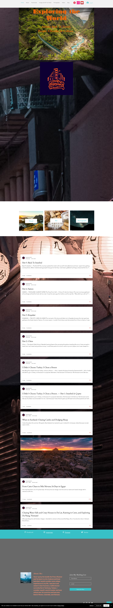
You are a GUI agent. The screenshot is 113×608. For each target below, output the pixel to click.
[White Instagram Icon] (44, 532)
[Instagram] (78, 2)
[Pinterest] (74, 2)
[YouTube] (82, 2)
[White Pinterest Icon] (63, 532)
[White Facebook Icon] (25, 532)
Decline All (98, 605)
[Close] (111, 605)
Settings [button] (92, 605)
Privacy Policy (60, 605)
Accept (106, 605)
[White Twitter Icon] (82, 532)
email (71, 581)
